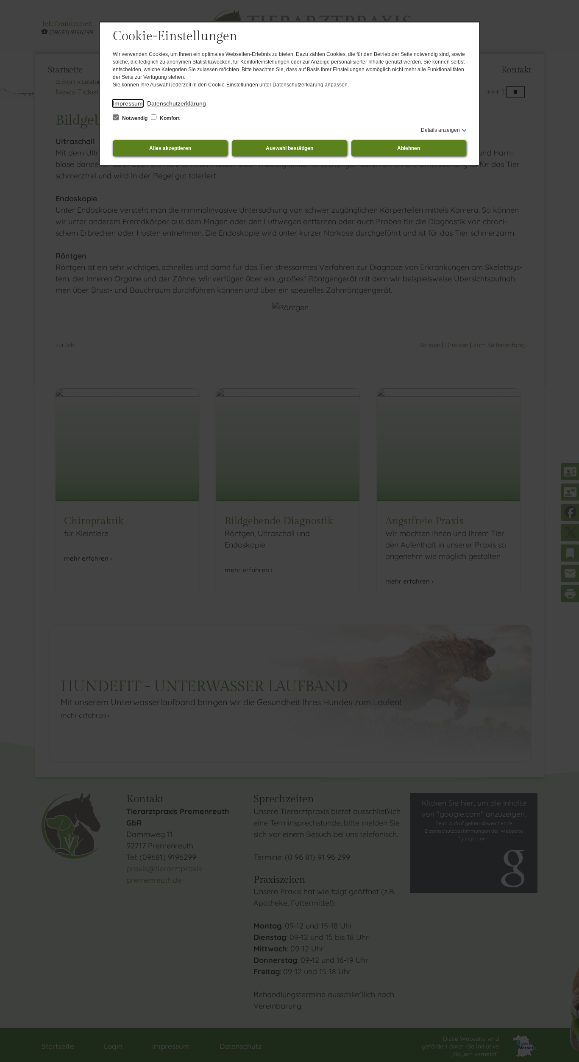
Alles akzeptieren (170, 148)
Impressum (128, 103)
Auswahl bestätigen (289, 148)
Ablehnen (408, 148)
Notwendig (135, 118)
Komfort (169, 118)
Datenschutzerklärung (176, 103)
